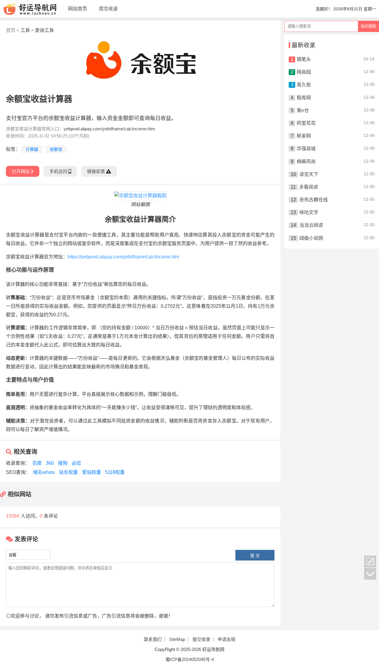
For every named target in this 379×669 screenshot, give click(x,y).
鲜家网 (304, 135)
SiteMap (177, 639)
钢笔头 (304, 59)
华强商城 (306, 148)
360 (50, 463)
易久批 (304, 84)
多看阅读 (308, 186)
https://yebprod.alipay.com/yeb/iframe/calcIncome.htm (123, 256)
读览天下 (308, 174)
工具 (25, 30)
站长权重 (68, 472)
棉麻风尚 (306, 161)
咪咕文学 (308, 212)
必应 (76, 463)
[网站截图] (140, 195)
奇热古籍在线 (313, 199)
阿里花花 (306, 123)
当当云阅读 (311, 225)
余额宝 (56, 149)
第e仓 (303, 110)
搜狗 (63, 463)
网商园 (304, 71)
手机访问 (58, 171)
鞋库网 (304, 97)
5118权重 (115, 472)
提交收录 (201, 639)
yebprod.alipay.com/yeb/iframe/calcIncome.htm (109, 128)
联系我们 (153, 639)
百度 (37, 463)
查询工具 (44, 30)
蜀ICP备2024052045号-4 (190, 659)
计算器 (32, 149)
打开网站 (21, 171)
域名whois (44, 472)
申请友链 (226, 639)
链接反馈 (96, 171)
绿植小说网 (311, 238)
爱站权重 (92, 472)
